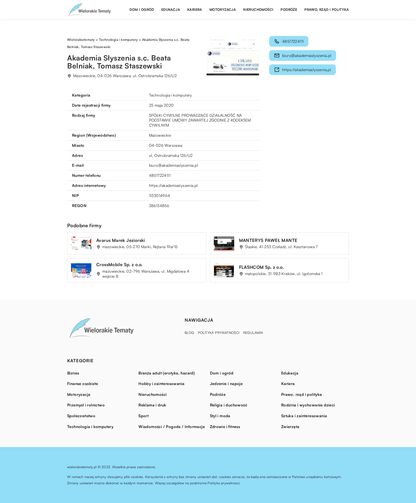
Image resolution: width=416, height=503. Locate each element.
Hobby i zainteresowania (161, 383)
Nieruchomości (258, 9)
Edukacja (170, 9)
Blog (189, 333)
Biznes (73, 373)
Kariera (194, 9)
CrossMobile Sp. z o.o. (119, 264)
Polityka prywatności (219, 333)
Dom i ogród (142, 9)
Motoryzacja (222, 9)
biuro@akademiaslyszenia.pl (173, 165)
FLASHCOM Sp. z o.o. (261, 267)
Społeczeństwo (81, 415)
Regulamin (253, 333)
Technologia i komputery (170, 95)
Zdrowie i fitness (225, 426)
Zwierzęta (290, 426)
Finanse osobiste (82, 383)
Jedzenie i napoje (226, 383)
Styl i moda (220, 415)
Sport (143, 415)
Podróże (288, 9)
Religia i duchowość (228, 405)
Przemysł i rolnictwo (86, 405)
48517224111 (159, 175)
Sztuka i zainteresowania (304, 415)
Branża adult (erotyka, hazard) (166, 373)
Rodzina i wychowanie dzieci (308, 405)
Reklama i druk (152, 405)
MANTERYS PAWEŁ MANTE (268, 240)
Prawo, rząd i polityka (326, 9)
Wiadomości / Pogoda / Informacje (171, 426)
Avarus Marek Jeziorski (120, 240)
